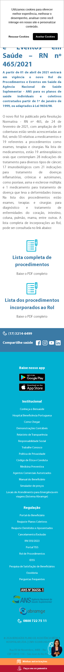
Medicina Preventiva (32, 466)
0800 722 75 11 (34, 621)
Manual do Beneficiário (32, 479)
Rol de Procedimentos (32, 553)
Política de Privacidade (32, 454)
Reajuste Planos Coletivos (32, 521)
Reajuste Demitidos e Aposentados (32, 528)
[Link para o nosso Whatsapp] (54, 648)
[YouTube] (52, 342)
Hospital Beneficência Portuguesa (32, 415)
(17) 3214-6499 (20, 333)
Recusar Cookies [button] (19, 36)
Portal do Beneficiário (32, 515)
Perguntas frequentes (32, 579)
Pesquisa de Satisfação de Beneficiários (32, 566)
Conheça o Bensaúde (32, 409)
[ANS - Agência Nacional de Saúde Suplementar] (32, 601)
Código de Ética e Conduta (32, 460)
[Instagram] (45, 342)
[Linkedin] (58, 342)
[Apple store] (32, 387)
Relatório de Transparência (32, 434)
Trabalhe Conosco (32, 447)
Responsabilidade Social (32, 441)
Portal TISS (32, 547)
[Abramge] (32, 612)
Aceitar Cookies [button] (45, 36)
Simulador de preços (32, 486)
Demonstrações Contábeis (32, 428)
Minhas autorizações (34, 661)
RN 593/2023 (32, 541)
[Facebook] (39, 342)
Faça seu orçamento (35, 668)
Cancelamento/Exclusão (32, 534)
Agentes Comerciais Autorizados (32, 473)
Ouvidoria (32, 573)
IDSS (32, 560)
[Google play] (32, 377)
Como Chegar (32, 422)
